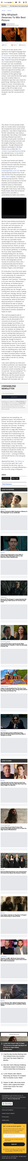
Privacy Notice (22, 403)
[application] (14, 207)
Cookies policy (5, 1120)
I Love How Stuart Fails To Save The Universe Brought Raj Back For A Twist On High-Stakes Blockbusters (15, 1046)
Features (9, 10)
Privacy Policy (15, 1150)
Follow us (15, 45)
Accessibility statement (8, 1123)
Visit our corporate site (14, 1098)
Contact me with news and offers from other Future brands (14, 1140)
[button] (2, 2)
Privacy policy (5, 1117)
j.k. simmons (6, 478)
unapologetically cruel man (10, 171)
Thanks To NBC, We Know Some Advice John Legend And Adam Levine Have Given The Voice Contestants (14, 1085)
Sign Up (14, 1144)
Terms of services (20, 401)
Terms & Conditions (9, 1151)
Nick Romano (11, 24)
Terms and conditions (7, 1110)
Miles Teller (5, 177)
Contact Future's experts (8, 1113)
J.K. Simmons (6, 56)
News (3, 24)
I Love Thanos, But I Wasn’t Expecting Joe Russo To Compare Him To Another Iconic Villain (14, 1076)
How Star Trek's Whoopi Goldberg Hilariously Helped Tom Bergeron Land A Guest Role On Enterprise (14, 1067)
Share (5, 45)
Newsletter (23, 45)
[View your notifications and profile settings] (16, 2)
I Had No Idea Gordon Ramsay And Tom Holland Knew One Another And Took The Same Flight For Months (14, 1057)
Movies (3, 10)
